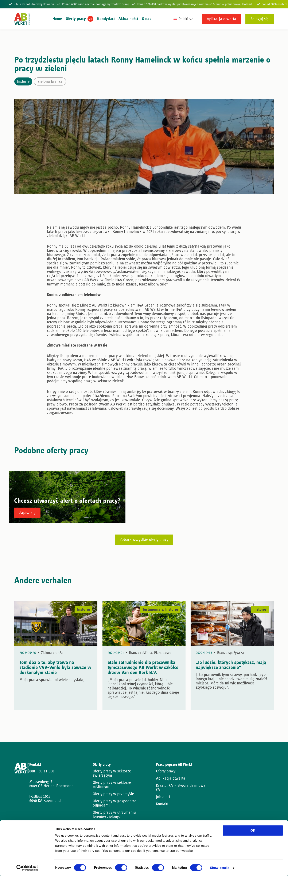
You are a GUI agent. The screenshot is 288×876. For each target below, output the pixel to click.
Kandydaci (106, 19)
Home (57, 19)
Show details (219, 868)
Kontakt (162, 804)
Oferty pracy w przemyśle (113, 794)
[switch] (121, 867)
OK (252, 830)
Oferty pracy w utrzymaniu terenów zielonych (114, 814)
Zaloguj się (259, 19)
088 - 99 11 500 (41, 771)
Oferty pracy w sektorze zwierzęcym (112, 773)
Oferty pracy (76, 19)
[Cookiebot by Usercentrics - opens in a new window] (27, 868)
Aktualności (128, 19)
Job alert (163, 797)
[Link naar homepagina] (22, 19)
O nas (146, 19)
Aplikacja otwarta (221, 19)
